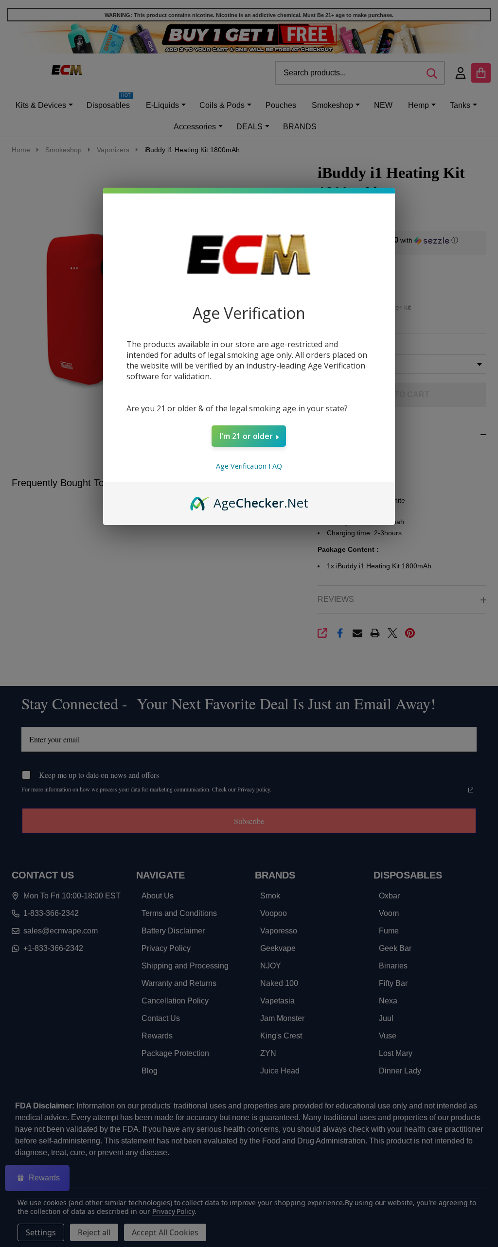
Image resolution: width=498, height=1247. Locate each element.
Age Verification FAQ (249, 466)
